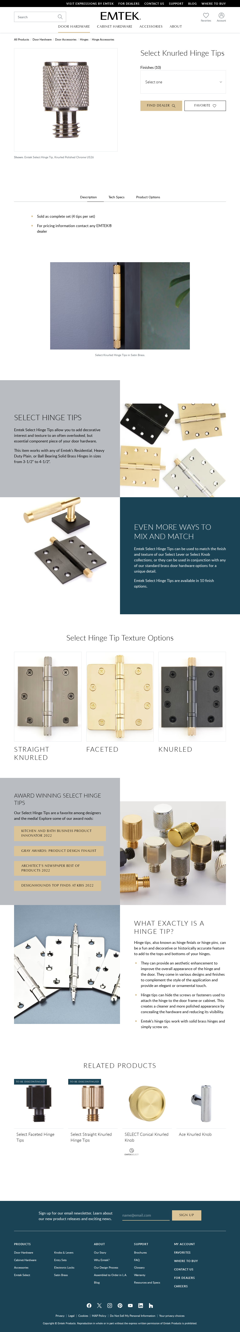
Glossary (139, 1267)
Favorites (182, 1253)
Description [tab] (88, 197)
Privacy (60, 1315)
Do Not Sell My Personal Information (132, 1315)
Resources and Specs (147, 1282)
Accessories (21, 1267)
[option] (120, 311)
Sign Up (186, 1215)
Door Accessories (65, 39)
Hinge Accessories (103, 39)
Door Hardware (42, 39)
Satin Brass (61, 1275)
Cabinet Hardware (25, 1260)
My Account (184, 1244)
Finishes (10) (150, 67)
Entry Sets (60, 1260)
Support (176, 4)
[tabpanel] (120, 228)
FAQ (137, 1260)
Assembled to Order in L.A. (110, 1275)
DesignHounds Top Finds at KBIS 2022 (57, 885)
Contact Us (154, 4)
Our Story (100, 1252)
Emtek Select (22, 1275)
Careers (181, 1286)
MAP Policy (99, 1315)
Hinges (84, 39)
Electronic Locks (64, 1267)
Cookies (83, 1315)
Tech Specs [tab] (116, 197)
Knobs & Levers (63, 1252)
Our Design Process (106, 1267)
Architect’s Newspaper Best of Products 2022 (50, 868)
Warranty (139, 1275)
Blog (192, 4)
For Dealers (129, 4)
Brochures (140, 1252)
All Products (21, 39)
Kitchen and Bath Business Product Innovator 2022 (56, 833)
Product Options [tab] (148, 197)
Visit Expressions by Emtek (90, 4)
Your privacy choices (171, 1315)
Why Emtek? (101, 1260)
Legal (71, 1315)
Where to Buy (186, 1261)
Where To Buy (214, 4)
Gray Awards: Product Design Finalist (58, 851)
